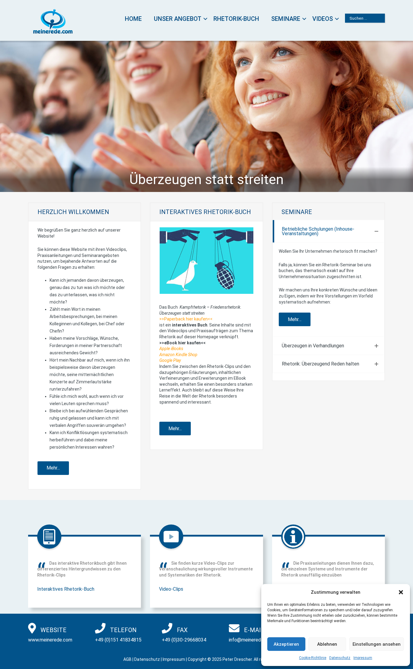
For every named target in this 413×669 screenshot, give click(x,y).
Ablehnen (327, 644)
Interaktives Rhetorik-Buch (65, 589)
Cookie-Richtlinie (312, 658)
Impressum (362, 658)
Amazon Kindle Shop (178, 354)
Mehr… (294, 319)
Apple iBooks (171, 348)
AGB (127, 659)
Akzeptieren (286, 644)
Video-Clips (171, 589)
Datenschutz (339, 658)
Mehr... (53, 468)
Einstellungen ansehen (377, 644)
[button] (401, 592)
